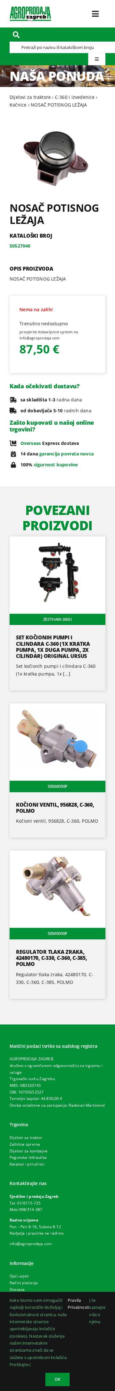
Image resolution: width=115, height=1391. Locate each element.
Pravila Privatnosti (78, 1303)
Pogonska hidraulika (28, 1157)
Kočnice (18, 105)
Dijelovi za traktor (26, 1137)
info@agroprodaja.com (31, 1243)
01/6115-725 (29, 1203)
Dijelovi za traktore (30, 97)
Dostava (17, 1289)
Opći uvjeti (19, 1276)
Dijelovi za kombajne (29, 1151)
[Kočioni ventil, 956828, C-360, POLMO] (57, 707)
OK (57, 1379)
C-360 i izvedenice (75, 97)
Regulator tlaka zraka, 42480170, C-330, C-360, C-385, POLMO (51, 958)
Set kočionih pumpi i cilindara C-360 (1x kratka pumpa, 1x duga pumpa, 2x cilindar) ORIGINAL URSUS (53, 647)
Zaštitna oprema (25, 1144)
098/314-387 (30, 1209)
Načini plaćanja (24, 1282)
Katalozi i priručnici (27, 1164)
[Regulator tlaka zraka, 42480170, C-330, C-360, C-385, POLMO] (57, 854)
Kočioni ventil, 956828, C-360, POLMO (55, 807)
